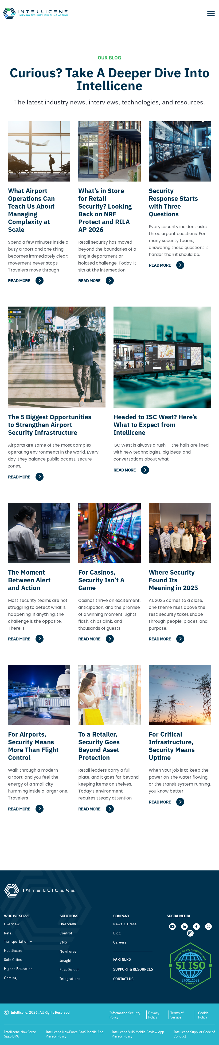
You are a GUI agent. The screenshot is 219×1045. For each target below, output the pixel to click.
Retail (9, 933)
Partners (122, 959)
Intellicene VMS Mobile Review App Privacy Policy (138, 1034)
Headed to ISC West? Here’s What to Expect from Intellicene (155, 425)
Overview (12, 924)
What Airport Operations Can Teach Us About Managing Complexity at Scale (31, 210)
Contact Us (123, 978)
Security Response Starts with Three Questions (173, 202)
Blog (117, 933)
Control (66, 933)
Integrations (70, 978)
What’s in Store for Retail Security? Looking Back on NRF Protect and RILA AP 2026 (105, 210)
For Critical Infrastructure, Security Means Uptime (172, 746)
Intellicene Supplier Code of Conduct (194, 1034)
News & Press (124, 924)
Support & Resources (133, 969)
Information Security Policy (125, 1015)
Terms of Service (176, 1015)
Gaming (10, 977)
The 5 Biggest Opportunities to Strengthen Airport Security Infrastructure (49, 425)
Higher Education (18, 968)
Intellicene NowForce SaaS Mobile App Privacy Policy (74, 1034)
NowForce (68, 951)
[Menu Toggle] (211, 13)
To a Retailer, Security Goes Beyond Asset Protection (99, 746)
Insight (65, 960)
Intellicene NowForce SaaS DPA (20, 1034)
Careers (120, 942)
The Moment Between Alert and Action (29, 580)
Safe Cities (13, 959)
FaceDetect (69, 969)
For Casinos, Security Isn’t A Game (101, 580)
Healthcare (13, 950)
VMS (63, 942)
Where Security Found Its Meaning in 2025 (173, 580)
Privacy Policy (153, 1015)
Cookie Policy (203, 1015)
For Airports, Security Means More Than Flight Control (33, 746)
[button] (109, 841)
